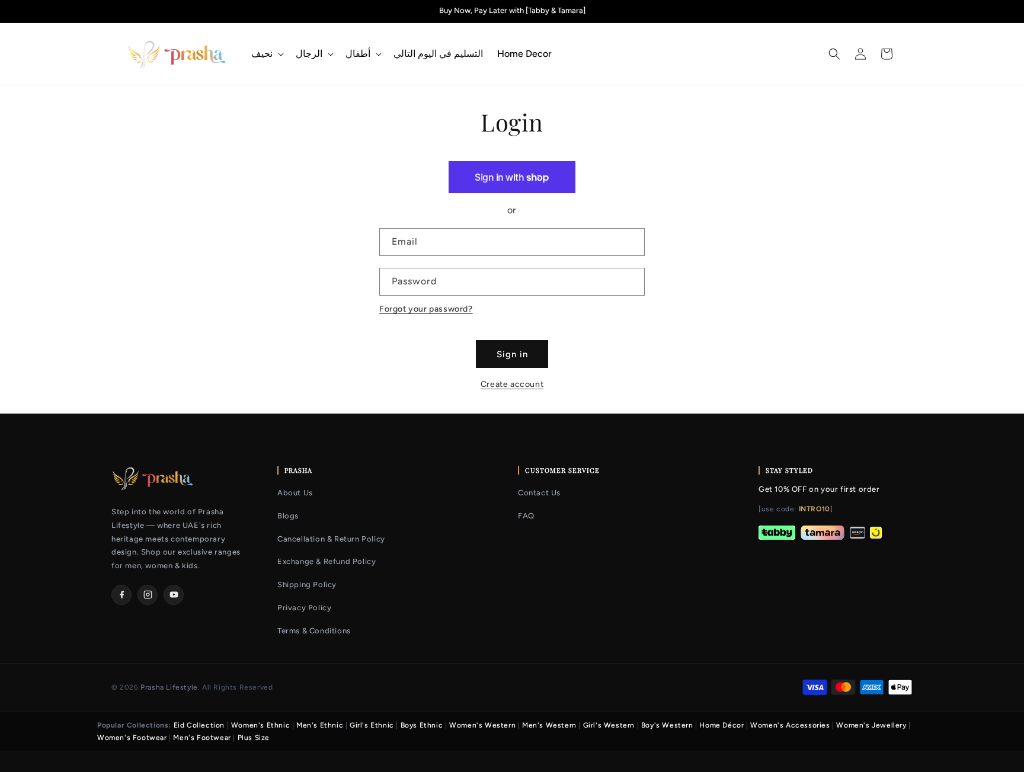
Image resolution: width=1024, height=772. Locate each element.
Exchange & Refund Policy (326, 561)
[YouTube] (174, 595)
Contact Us (539, 492)
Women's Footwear (132, 737)
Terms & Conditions (314, 630)
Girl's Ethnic (372, 725)
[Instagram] (147, 595)
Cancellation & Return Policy (331, 538)
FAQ (526, 515)
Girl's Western (609, 725)
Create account (512, 384)
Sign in (512, 354)
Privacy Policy (304, 607)
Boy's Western (667, 725)
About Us (295, 492)
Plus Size (254, 737)
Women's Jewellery (871, 725)
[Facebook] (121, 595)
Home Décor (721, 725)
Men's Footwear (202, 737)
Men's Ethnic (319, 725)
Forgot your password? (426, 309)
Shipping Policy (307, 584)
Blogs (288, 515)
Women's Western (482, 725)
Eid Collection (199, 725)
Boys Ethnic (422, 725)
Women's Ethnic (260, 725)
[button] (266, 54)
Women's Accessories (790, 725)
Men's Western (549, 725)
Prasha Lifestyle (169, 687)
